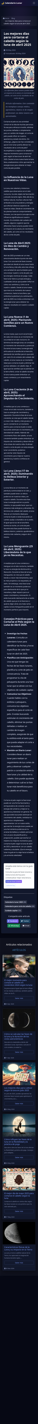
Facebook (13, 921)
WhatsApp (15, 926)
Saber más (19, 998)
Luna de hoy (10, 885)
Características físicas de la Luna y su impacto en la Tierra (18, 1248)
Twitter (26, 921)
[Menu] (34, 3)
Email (27, 926)
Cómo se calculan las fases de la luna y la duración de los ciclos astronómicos (18, 1036)
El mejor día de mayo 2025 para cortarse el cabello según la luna (19, 1195)
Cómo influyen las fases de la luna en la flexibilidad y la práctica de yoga (18, 1142)
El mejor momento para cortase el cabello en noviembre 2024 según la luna (18, 982)
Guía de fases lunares (13, 881)
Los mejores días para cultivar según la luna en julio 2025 (18, 1089)
